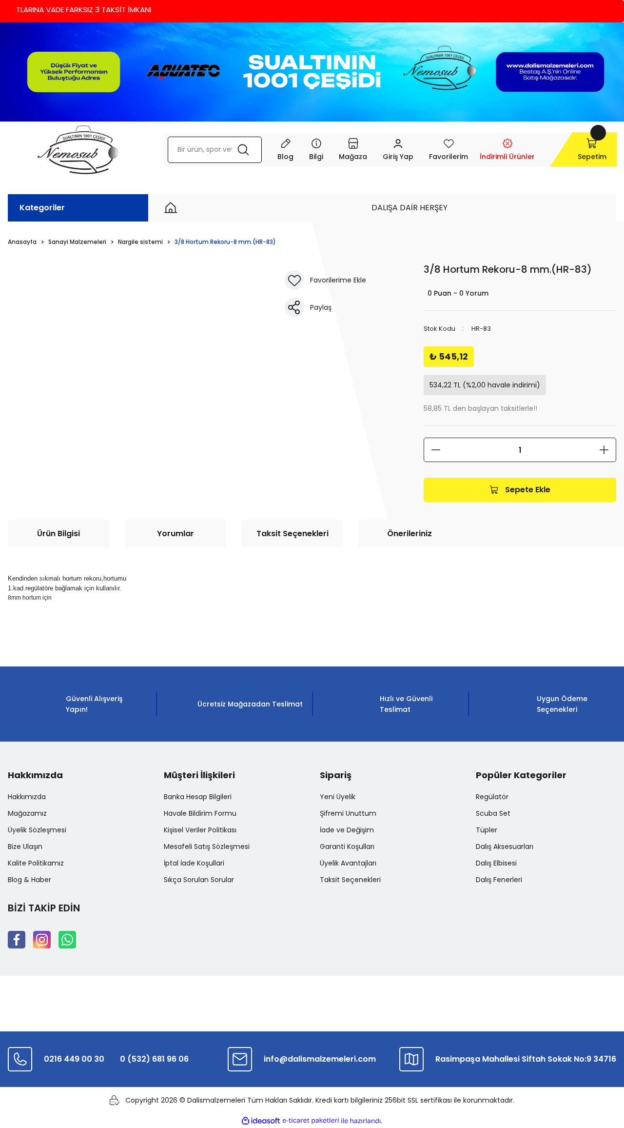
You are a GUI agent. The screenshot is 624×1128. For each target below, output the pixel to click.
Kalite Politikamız (36, 863)
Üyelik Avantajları (348, 863)
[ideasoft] (260, 1121)
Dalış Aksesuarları (504, 846)
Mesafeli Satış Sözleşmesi (207, 846)
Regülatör (492, 797)
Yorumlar (175, 533)
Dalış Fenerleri (499, 880)
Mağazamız (27, 813)
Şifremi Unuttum (348, 813)
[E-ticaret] (310, 1120)
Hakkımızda (27, 797)
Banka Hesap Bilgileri (198, 797)
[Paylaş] (294, 307)
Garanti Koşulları (347, 846)
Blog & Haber (29, 880)
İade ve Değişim (347, 830)
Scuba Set (493, 813)
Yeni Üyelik (337, 797)
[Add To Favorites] (294, 280)
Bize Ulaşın (25, 846)
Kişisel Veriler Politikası (200, 830)
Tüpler (486, 830)
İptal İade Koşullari (194, 863)
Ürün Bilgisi (58, 533)
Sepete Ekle (527, 489)
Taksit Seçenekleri (292, 533)
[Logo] (78, 149)
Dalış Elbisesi (496, 863)
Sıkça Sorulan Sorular (199, 880)
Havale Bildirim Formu (200, 813)
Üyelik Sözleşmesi (37, 830)
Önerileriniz (409, 533)
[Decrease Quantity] (436, 450)
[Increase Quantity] (604, 450)
